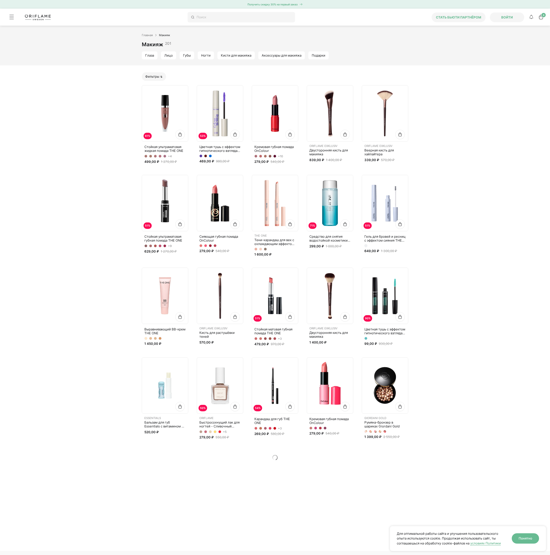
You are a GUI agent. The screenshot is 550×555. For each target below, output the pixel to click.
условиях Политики (485, 543)
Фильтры (152, 76)
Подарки (318, 55)
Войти (507, 17)
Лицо (168, 55)
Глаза (149, 55)
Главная (147, 35)
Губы (187, 55)
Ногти (206, 55)
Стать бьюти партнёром (458, 17)
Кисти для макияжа (236, 55)
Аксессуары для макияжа (281, 55)
